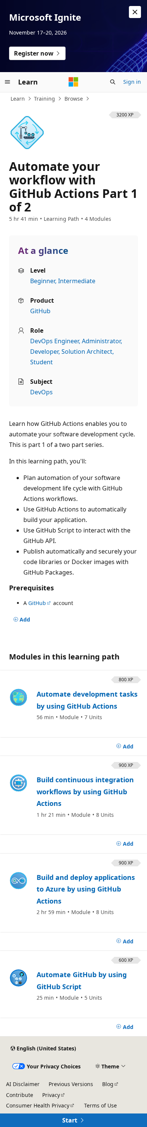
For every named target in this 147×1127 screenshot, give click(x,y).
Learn (18, 98)
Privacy (51, 1094)
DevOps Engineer (54, 341)
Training (44, 98)
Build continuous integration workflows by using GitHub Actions (85, 791)
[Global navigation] (7, 82)
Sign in (132, 81)
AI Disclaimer (23, 1084)
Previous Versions (71, 1084)
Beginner (42, 281)
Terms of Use (100, 1105)
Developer (44, 351)
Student (41, 362)
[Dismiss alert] (135, 12)
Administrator (101, 341)
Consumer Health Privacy (37, 1105)
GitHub (40, 311)
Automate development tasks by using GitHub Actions (87, 700)
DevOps (41, 392)
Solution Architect (86, 351)
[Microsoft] (73, 82)
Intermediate (76, 281)
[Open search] (112, 82)
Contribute (19, 1094)
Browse (73, 98)
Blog (107, 1084)
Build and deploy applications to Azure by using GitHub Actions (86, 889)
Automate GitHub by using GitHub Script (82, 980)
